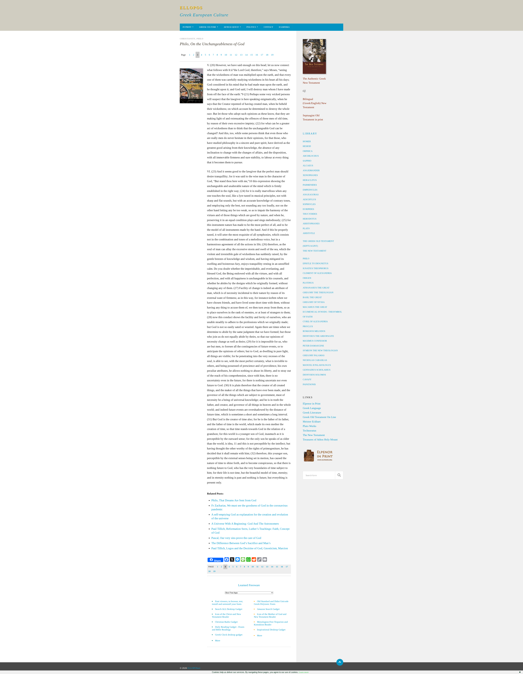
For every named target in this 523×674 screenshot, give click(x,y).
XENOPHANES (310, 175)
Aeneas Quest (231, 27)
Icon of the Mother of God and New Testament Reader (270, 615)
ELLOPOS (191, 7)
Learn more (304, 672)
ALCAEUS (308, 165)
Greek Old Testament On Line (319, 417)
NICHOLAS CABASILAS (315, 360)
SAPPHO (307, 161)
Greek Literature (312, 412)
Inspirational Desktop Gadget (271, 629)
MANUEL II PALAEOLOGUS (317, 365)
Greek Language (312, 408)
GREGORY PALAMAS (313, 355)
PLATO (306, 228)
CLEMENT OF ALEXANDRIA (317, 273)
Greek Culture (207, 27)
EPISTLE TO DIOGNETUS (315, 263)
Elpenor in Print (311, 403)
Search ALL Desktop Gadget (228, 609)
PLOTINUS (308, 283)
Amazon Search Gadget (268, 609)
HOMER (307, 141)
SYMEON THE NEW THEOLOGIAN (320, 350)
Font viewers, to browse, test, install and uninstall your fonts (227, 602)
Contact (268, 27)
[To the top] (339, 662)
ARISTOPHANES (311, 223)
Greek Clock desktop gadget (228, 634)
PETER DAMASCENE (313, 346)
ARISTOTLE (309, 233)
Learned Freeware (249, 585)
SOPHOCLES (309, 204)
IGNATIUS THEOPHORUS (315, 268)
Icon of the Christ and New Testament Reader (226, 615)
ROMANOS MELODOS (314, 331)
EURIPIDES (308, 209)
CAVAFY (307, 379)
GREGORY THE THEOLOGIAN (318, 292)
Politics (251, 27)
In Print (187, 27)
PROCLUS (308, 326)
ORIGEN (307, 278)
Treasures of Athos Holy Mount (320, 439)
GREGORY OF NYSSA (314, 302)
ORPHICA (308, 151)
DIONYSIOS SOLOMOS (314, 375)
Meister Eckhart (312, 421)
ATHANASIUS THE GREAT (316, 288)
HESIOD (307, 146)
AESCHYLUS (309, 199)
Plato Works (309, 426)
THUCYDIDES (310, 214)
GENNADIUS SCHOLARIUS (316, 370)
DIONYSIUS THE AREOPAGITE (318, 336)
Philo (200, 39)
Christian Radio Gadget (226, 622)
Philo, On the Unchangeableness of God (212, 44)
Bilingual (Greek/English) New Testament (314, 103)
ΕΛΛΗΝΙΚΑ (284, 27)
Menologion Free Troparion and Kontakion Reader (271, 623)
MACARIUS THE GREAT (315, 307)
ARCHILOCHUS (311, 156)
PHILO (306, 258)
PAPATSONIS (309, 384)
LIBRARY (310, 133)
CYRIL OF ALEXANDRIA (315, 321)
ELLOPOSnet (194, 668)
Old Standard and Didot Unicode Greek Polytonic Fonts (271, 602)
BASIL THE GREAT (312, 297)
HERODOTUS (309, 219)
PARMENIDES (310, 185)
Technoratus (309, 430)
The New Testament (314, 434)
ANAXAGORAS (311, 194)
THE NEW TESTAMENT (314, 251)
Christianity (187, 39)
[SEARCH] (339, 475)
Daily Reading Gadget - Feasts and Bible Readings (228, 628)
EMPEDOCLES (310, 190)
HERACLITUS (310, 180)
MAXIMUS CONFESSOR (315, 341)
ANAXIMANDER (311, 170)
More (219, 640)
